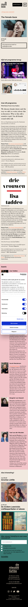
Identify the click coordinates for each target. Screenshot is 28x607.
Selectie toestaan (14, 327)
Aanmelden (4, 556)
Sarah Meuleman (14, 366)
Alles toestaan (14, 323)
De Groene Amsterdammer (16, 144)
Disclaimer (14, 597)
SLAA (24, 172)
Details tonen (20, 319)
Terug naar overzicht (8, 12)
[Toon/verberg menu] (25, 4)
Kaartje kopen (16, 4)
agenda (14, 587)
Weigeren (14, 331)
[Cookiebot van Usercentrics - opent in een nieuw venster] (20, 275)
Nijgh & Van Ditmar (12, 172)
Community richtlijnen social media (14, 599)
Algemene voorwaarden (14, 595)
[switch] (24, 304)
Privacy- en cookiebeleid (14, 598)
